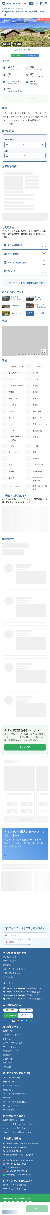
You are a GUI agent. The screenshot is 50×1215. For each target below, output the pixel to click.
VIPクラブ (7, 1063)
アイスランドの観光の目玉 (14, 1101)
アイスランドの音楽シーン (14, 1093)
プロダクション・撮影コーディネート (19, 1132)
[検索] (37, 3)
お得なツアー (9, 1059)
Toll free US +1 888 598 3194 (19, 1160)
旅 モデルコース (10, 1106)
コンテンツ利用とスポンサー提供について (21, 1124)
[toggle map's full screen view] (43, 351)
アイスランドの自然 (11, 1077)
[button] (25, 32)
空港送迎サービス (10, 1051)
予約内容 (7, 1067)
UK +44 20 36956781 (16, 1164)
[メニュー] (46, 3)
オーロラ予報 (9, 1110)
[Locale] (25, 3)
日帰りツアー (9, 1031)
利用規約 (7, 965)
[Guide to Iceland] (11, 3)
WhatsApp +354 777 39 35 (18, 1175)
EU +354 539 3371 (15, 1167)
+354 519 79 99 (13, 1151)
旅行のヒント (9, 1081)
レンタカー (8, 1039)
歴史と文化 (8, 1089)
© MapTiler (21, 354)
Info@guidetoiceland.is (16, 1147)
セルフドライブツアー (12, 1035)
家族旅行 (7, 1055)
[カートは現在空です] (41, 3)
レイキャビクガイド (11, 1085)
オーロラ (7, 1097)
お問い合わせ (9, 977)
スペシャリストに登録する (14, 1185)
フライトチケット (10, 1047)
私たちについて (9, 957)
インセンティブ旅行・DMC (15, 1128)
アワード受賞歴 (9, 961)
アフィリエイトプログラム (14, 1189)
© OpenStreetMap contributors (35, 354)
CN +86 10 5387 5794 (16, 1171)
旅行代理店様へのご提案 (13, 1120)
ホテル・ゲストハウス (12, 1043)
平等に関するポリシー (12, 973)
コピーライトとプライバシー (15, 969)
